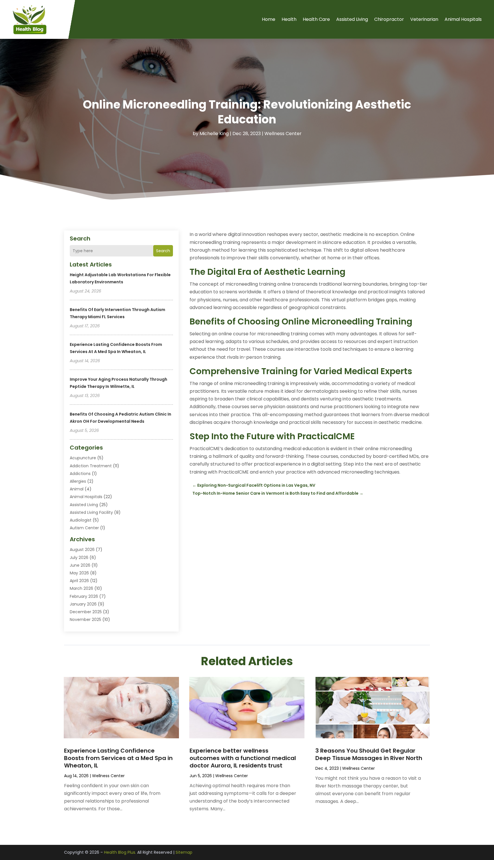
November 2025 (85, 619)
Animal (76, 489)
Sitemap (184, 852)
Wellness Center (283, 133)
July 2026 (79, 557)
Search (163, 251)
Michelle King (214, 133)
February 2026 (84, 596)
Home (268, 19)
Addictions (80, 473)
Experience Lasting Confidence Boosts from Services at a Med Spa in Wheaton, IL (118, 758)
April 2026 (79, 581)
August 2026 (82, 549)
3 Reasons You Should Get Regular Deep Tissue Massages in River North (368, 754)
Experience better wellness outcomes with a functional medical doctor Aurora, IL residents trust (243, 758)
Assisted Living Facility (91, 512)
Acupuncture (83, 458)
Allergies (78, 481)
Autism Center (84, 528)
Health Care (316, 19)
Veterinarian (424, 19)
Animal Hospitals (463, 19)
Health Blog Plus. (120, 852)
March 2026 (81, 588)
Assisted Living (352, 19)
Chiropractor (389, 19)
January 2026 (83, 604)
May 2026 (79, 573)
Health (289, 19)
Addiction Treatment (91, 466)
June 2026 (80, 565)
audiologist (80, 520)
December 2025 (86, 612)
